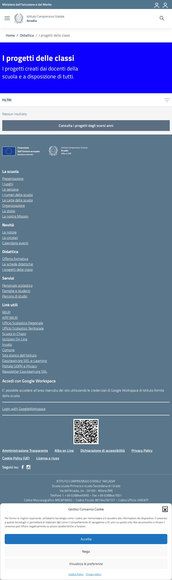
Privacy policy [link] (93, 574)
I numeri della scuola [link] (17, 194)
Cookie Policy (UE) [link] (16, 458)
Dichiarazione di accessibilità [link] (102, 450)
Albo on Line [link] (64, 450)
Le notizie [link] (9, 232)
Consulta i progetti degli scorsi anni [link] (86, 125)
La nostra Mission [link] (15, 216)
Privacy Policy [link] (142, 450)
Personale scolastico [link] (17, 285)
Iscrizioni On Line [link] (14, 339)
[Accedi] (165, 4)
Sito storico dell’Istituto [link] (19, 355)
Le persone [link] (10, 189)
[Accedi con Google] (157, 4)
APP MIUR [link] (10, 317)
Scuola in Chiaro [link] (14, 333)
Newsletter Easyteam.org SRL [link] (24, 371)
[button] (165, 509)
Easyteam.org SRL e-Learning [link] (24, 360)
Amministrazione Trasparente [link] (25, 450)
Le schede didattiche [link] (17, 264)
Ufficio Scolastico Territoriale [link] (23, 328)
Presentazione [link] (13, 178)
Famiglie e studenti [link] (16, 290)
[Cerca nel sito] (161, 19)
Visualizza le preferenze (86, 563)
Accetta (86, 539)
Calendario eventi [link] (15, 243)
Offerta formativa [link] (15, 258)
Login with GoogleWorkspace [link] (23, 408)
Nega (86, 551)
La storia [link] (8, 211)
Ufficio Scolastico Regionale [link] (22, 323)
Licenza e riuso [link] (47, 458)
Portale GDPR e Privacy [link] (19, 366)
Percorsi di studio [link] (14, 296)
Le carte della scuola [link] (17, 200)
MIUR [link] (6, 312)
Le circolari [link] (10, 237)
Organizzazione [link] (13, 205)
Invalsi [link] (7, 344)
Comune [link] (8, 350)
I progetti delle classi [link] (17, 269)
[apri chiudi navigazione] (7, 18)
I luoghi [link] (7, 184)
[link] (27, 4)
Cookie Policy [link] (76, 574)
